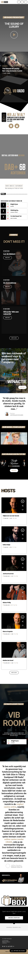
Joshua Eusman (8, 574)
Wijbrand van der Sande (11, 516)
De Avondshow (9, 283)
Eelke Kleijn (6, 545)
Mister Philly (7, 603)
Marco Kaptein (8, 631)
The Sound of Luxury (10, 68)
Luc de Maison (9, 254)
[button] (14, 918)
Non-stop (5, 66)
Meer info (7, 257)
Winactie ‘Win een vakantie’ (11, 313)
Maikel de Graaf (8, 660)
